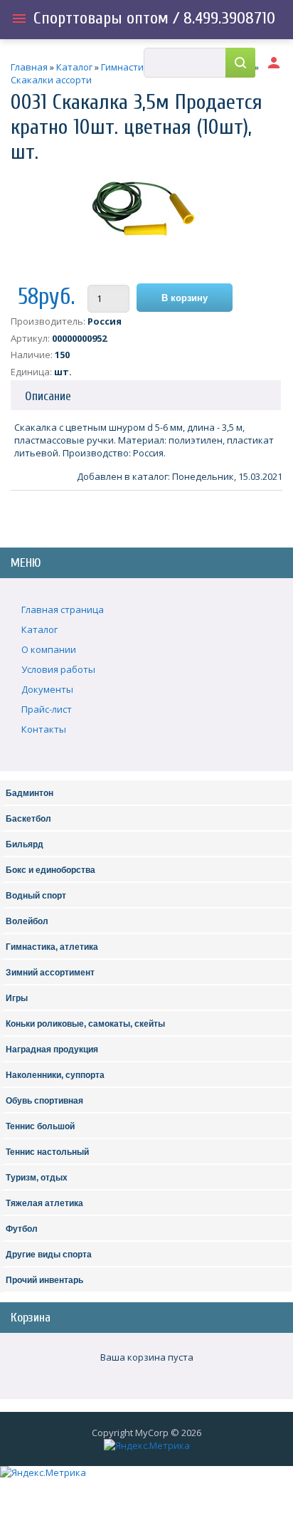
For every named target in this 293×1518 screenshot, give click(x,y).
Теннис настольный (47, 1152)
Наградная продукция (52, 1049)
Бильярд (24, 844)
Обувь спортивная (44, 1101)
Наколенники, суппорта (55, 1075)
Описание (48, 396)
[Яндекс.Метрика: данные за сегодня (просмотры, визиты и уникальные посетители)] (147, 1445)
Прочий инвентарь (44, 1280)
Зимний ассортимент (50, 973)
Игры (17, 998)
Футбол (22, 1229)
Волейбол (27, 921)
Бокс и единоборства (50, 870)
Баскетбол (28, 819)
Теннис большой (40, 1126)
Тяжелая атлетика (44, 1203)
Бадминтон (29, 793)
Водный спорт (36, 896)
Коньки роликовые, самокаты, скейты (85, 1024)
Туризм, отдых (37, 1178)
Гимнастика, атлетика (52, 947)
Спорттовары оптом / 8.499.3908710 (154, 18)
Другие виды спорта (49, 1255)
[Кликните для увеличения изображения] (143, 221)
